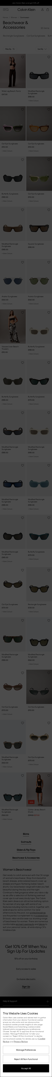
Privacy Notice (21, 1041)
